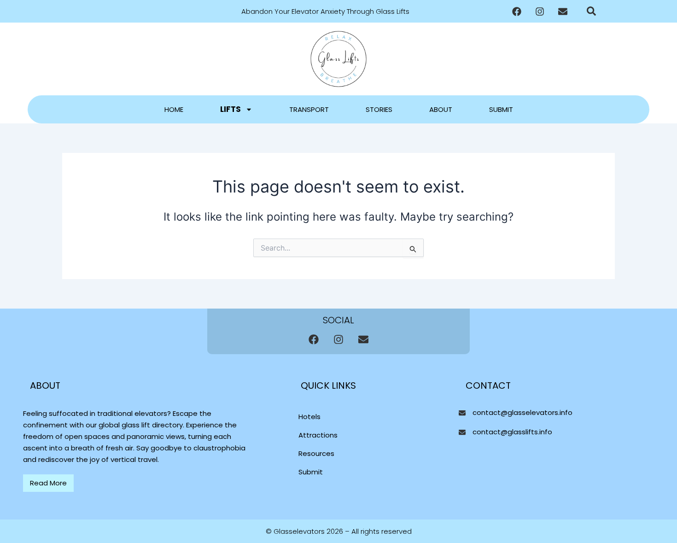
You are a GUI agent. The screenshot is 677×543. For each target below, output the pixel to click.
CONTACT (488, 385)
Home (173, 109)
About (440, 109)
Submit (501, 109)
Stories (379, 109)
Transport (309, 109)
